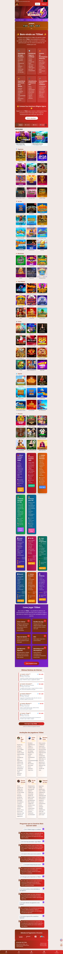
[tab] (19, 125)
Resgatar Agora (20, 489)
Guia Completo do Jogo (31, 663)
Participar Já (31, 485)
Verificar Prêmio (21, 529)
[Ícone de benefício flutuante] (61, 945)
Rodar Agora (42, 487)
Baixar (45, 1)
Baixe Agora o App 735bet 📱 (31, 723)
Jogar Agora (20, 566)
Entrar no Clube (31, 530)
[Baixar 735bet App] (31, 12)
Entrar (37, 4)
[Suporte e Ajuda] (61, 940)
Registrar (44, 4)
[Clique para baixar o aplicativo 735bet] (42, 936)
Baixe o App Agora (31, 118)
